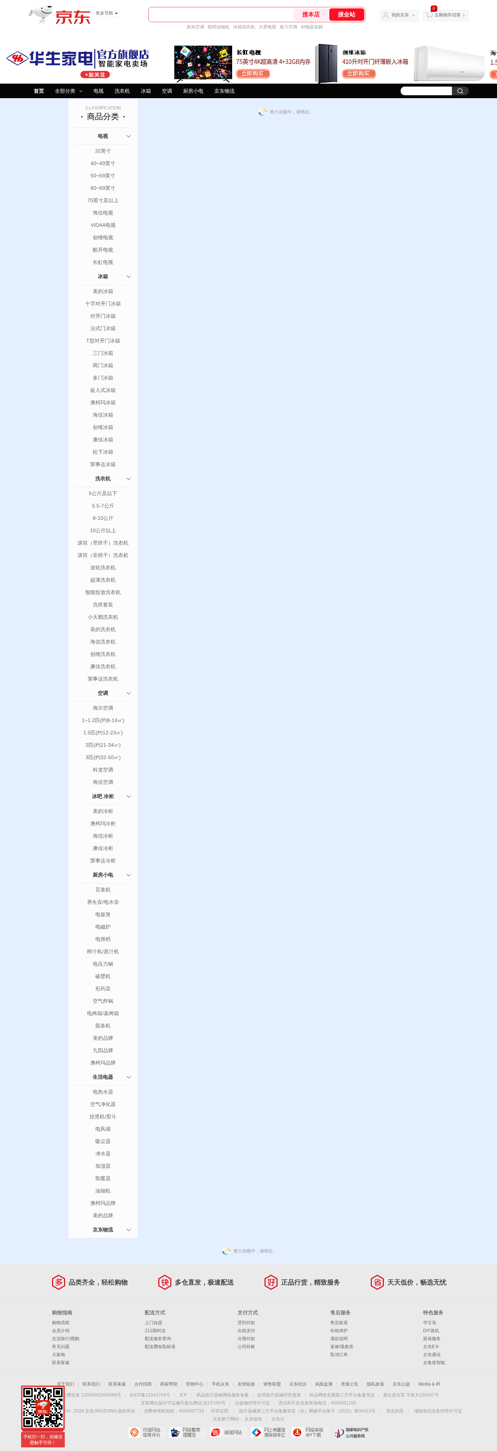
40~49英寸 (103, 163)
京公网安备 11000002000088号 (89, 1395)
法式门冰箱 (103, 328)
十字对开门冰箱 (103, 303)
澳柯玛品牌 (103, 1063)
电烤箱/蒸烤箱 (103, 1013)
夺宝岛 (429, 1322)
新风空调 (195, 26)
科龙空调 (103, 770)
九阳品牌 (103, 1050)
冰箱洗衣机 (244, 26)
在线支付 (246, 1330)
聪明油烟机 (219, 26)
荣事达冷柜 (103, 860)
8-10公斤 (103, 518)
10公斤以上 (103, 530)
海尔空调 (103, 708)
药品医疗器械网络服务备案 (222, 1395)
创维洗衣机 (103, 654)
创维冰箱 (103, 427)
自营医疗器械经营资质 (279, 1395)
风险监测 (324, 1384)
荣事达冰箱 (103, 464)
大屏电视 (267, 26)
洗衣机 (122, 91)
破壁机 (103, 976)
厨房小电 (193, 91)
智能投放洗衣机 (103, 592)
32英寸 (103, 151)
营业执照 (394, 1411)
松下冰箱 (103, 452)
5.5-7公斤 (103, 506)
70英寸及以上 (103, 200)
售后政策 (339, 1322)
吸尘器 (103, 1141)
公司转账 (246, 1346)
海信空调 (103, 782)
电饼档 (103, 939)
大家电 (58, 1354)
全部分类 (65, 91)
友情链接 (246, 1384)
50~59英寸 (103, 176)
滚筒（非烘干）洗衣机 (102, 555)
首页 (39, 91)
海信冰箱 (103, 415)
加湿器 (103, 1166)
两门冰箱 (103, 365)
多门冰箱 (103, 378)
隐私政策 (375, 1384)
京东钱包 (253, 1419)
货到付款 (246, 1322)
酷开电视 (103, 250)
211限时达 (155, 1330)
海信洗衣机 (103, 642)
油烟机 (103, 1191)
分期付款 (246, 1338)
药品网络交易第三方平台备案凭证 (342, 1395)
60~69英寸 (103, 188)
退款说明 (339, 1338)
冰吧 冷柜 (103, 796)
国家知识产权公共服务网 (350, 1432)
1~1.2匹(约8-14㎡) (103, 720)
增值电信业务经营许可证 (438, 1411)
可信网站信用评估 (147, 1432)
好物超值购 (312, 26)
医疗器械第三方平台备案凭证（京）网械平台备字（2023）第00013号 (307, 1411)
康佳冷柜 (103, 848)
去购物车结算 (447, 14)
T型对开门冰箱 (103, 341)
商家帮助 (169, 1384)
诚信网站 (228, 1432)
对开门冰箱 (103, 316)
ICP (183, 1395)
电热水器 (103, 1092)
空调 (167, 91)
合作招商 (143, 1384)
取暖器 (103, 1178)
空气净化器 (103, 1104)
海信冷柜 (103, 836)
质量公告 (349, 1384)
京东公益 (401, 1384)
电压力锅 (103, 964)
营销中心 (194, 1384)
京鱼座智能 (434, 1362)
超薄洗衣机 (103, 580)
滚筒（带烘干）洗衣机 (102, 543)
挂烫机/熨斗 (103, 1116)
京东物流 (224, 91)
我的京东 (400, 14)
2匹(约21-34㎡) (103, 745)
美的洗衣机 (103, 629)
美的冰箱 (103, 291)
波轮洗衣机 (103, 567)
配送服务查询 (158, 1338)
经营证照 (219, 1411)
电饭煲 (103, 914)
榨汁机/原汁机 (103, 951)
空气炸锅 (103, 1001)
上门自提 (153, 1322)
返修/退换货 (341, 1346)
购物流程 (60, 1322)
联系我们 (91, 1384)
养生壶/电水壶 (103, 902)
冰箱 (146, 91)
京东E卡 (431, 1346)
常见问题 (60, 1346)
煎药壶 (103, 988)
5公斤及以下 (103, 493)
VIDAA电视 (103, 225)
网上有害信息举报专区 (269, 1432)
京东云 (278, 1419)
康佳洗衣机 (103, 666)
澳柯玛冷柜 (103, 823)
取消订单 (339, 1354)
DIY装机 (431, 1330)
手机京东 (220, 1384)
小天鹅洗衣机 (103, 617)
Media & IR (429, 1384)
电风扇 (103, 1129)
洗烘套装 (103, 605)
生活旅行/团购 (65, 1338)
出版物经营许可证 (252, 1403)
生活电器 (103, 1077)
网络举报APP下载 (310, 1432)
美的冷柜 (103, 811)
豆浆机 (103, 890)
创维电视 (103, 237)
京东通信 (432, 1354)
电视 (99, 91)
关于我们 (65, 1384)
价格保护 (339, 1330)
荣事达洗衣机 (103, 679)
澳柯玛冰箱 (103, 402)
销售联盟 (272, 1384)
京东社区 (298, 1384)
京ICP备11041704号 (150, 1395)
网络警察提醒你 (187, 1432)
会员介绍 (60, 1330)
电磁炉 (103, 927)
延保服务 (432, 1338)
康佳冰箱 (103, 439)
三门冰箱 (103, 353)
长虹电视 (103, 262)
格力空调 (288, 26)
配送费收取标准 (160, 1346)
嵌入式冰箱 (103, 390)
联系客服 (60, 1362)
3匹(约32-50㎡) (103, 757)
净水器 (103, 1154)
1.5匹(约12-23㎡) (103, 732)
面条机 (103, 1026)
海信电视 (103, 213)
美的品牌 (103, 1038)
